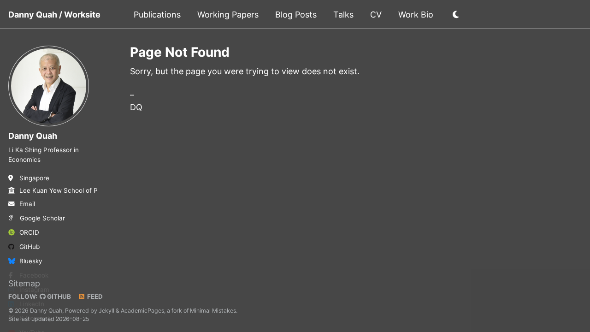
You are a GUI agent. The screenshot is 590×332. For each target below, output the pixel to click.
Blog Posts (296, 14)
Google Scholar (42, 218)
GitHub (29, 246)
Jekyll (106, 310)
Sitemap (24, 283)
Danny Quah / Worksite (54, 14)
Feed (94, 296)
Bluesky (30, 261)
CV (376, 14)
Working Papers (228, 14)
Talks (343, 14)
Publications (157, 14)
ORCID (29, 232)
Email (27, 204)
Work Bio (415, 14)
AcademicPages (142, 310)
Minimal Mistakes (213, 310)
